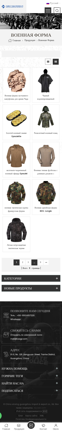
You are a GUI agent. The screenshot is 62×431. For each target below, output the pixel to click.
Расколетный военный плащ (45, 133)
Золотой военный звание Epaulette (16, 135)
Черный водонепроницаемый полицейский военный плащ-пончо (46, 97)
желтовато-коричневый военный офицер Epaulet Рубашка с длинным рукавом (16, 172)
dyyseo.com (40, 407)
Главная (17, 40)
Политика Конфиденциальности (31, 419)
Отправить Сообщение (31, 425)
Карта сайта (31, 415)
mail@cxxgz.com (18, 339)
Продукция (29, 40)
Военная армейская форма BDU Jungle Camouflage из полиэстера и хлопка (46, 209)
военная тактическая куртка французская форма (16, 209)
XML (42, 415)
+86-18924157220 (26, 315)
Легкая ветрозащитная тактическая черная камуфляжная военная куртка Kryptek (16, 247)
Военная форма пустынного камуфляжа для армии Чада (16, 97)
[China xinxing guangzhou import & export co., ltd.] (12, 6)
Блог (21, 415)
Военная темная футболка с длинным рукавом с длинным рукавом (45, 172)
